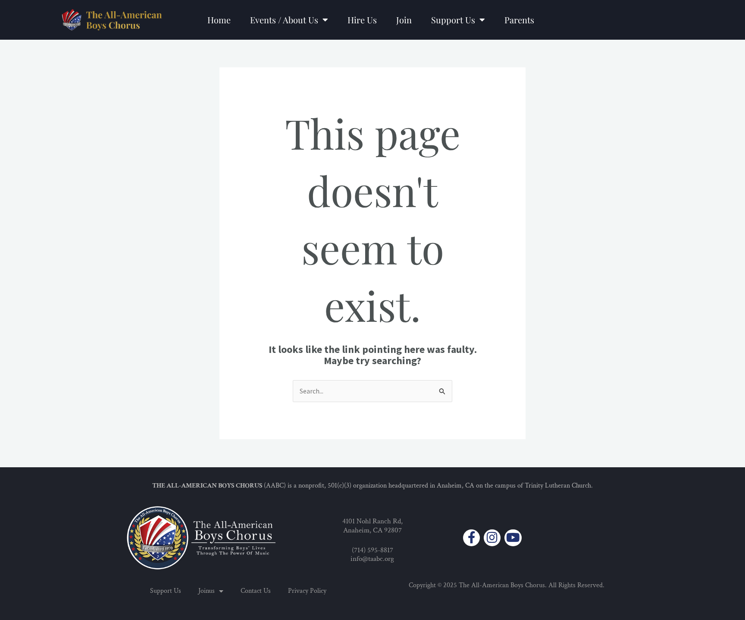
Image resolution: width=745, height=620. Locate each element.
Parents (519, 19)
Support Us (453, 19)
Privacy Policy (307, 590)
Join (404, 19)
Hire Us (362, 19)
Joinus (206, 590)
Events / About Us (284, 19)
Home (219, 19)
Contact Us (256, 590)
